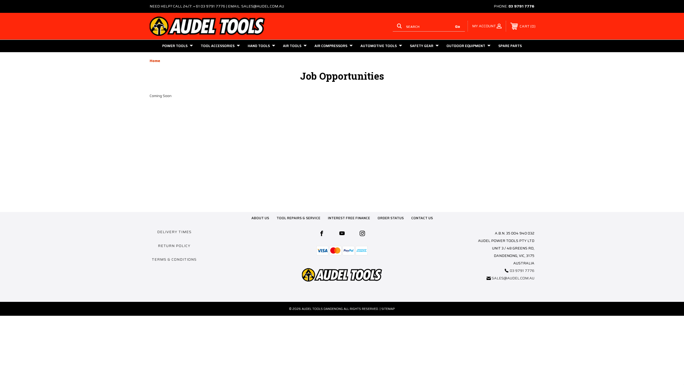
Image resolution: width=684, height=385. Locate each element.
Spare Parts (510, 46)
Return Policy (174, 246)
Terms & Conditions (174, 259)
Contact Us (422, 218)
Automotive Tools (378, 46)
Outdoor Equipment (465, 46)
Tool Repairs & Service (298, 218)
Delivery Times (174, 232)
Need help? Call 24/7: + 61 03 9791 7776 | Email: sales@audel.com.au (217, 6)
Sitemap (388, 308)
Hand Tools (259, 46)
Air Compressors (330, 46)
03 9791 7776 (521, 6)
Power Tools (175, 46)
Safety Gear (421, 46)
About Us (260, 218)
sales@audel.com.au (513, 278)
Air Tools (292, 46)
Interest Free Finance (349, 218)
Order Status (391, 218)
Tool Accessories (218, 46)
